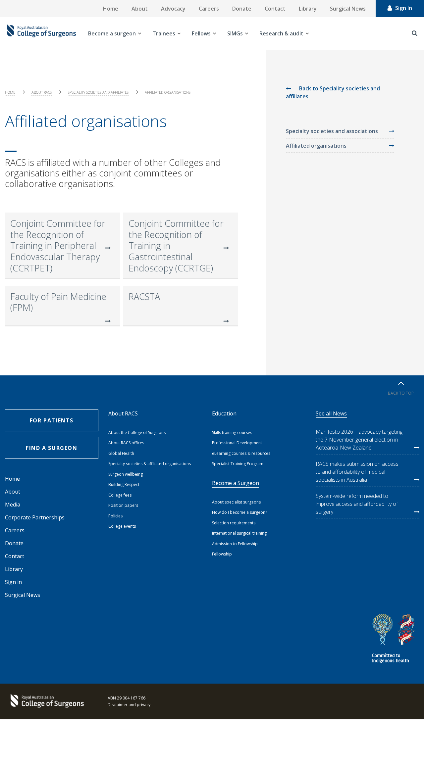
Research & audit (281, 33)
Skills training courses (232, 432)
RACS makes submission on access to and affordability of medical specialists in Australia (357, 471)
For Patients (52, 420)
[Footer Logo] (46, 701)
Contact (275, 8)
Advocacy (173, 8)
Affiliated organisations (316, 145)
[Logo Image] (41, 33)
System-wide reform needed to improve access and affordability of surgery (357, 503)
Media (12, 504)
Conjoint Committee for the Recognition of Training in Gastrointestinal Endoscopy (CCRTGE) (176, 245)
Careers (209, 8)
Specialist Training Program (237, 463)
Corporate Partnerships (35, 517)
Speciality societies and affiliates (98, 92)
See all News (331, 413)
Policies (115, 516)
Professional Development (237, 443)
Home (110, 8)
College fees (120, 495)
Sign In (403, 8)
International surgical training (239, 533)
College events (122, 526)
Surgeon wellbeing (125, 474)
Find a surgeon (51, 448)
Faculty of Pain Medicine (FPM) (58, 302)
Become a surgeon (112, 33)
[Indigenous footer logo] (394, 639)
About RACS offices (126, 443)
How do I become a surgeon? (239, 512)
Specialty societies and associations (332, 131)
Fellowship (222, 554)
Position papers (123, 505)
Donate (241, 8)
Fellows (201, 33)
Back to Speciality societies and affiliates (333, 92)
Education (224, 413)
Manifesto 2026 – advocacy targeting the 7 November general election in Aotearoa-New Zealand (359, 439)
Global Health (121, 453)
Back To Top (401, 393)
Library (308, 8)
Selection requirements (233, 523)
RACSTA (144, 296)
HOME (10, 92)
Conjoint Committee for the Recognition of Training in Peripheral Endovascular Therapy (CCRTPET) (57, 245)
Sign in (13, 582)
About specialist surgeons (236, 502)
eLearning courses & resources (241, 453)
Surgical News (348, 8)
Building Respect (123, 484)
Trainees (163, 33)
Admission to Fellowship (235, 544)
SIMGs (235, 33)
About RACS (41, 92)
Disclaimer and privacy (129, 704)
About (140, 8)
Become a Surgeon (235, 483)
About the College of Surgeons (137, 432)
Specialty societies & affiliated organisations (149, 463)
